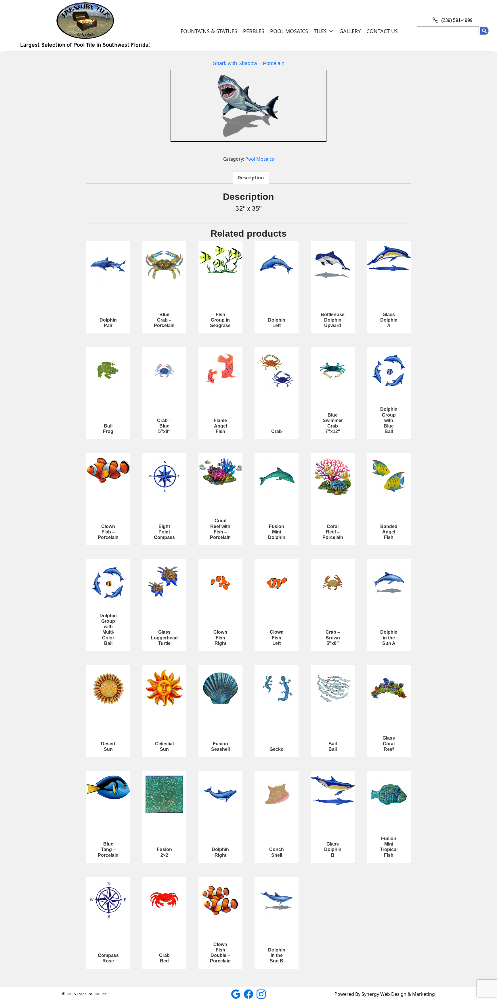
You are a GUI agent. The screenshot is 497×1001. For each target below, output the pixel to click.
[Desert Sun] (108, 688)
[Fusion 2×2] (164, 794)
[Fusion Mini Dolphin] (276, 476)
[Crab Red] (164, 900)
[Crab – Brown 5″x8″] (333, 582)
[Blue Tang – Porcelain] (108, 787)
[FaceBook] (249, 994)
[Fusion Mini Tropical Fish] (389, 794)
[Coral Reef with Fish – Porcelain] (220, 471)
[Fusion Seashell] (220, 688)
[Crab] (276, 370)
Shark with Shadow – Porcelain (248, 63)
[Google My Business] (236, 994)
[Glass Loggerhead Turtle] (164, 582)
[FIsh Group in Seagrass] (220, 259)
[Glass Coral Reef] (389, 688)
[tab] (251, 178)
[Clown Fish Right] (220, 582)
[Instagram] (261, 994)
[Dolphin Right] (220, 794)
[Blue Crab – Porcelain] (164, 264)
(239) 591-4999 (456, 20)
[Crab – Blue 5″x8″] (164, 370)
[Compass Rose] (108, 900)
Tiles (320, 31)
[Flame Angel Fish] (220, 370)
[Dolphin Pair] (108, 264)
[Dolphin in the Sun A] (389, 582)
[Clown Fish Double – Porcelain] (220, 900)
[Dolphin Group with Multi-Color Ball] (108, 582)
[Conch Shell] (276, 794)
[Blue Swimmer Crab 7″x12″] (333, 370)
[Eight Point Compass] (164, 476)
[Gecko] (276, 688)
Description (251, 177)
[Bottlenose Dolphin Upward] (333, 264)
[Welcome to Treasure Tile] (85, 20)
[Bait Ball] (333, 688)
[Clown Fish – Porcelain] (108, 470)
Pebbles (253, 31)
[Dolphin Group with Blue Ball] (389, 370)
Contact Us (382, 31)
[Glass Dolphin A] (389, 258)
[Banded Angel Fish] (389, 476)
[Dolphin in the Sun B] (276, 900)
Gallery (350, 31)
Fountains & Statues (209, 31)
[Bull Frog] (108, 370)
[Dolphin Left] (276, 264)
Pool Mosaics (289, 31)
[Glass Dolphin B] (333, 790)
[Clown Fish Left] (276, 582)
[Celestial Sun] (164, 688)
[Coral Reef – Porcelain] (333, 476)
